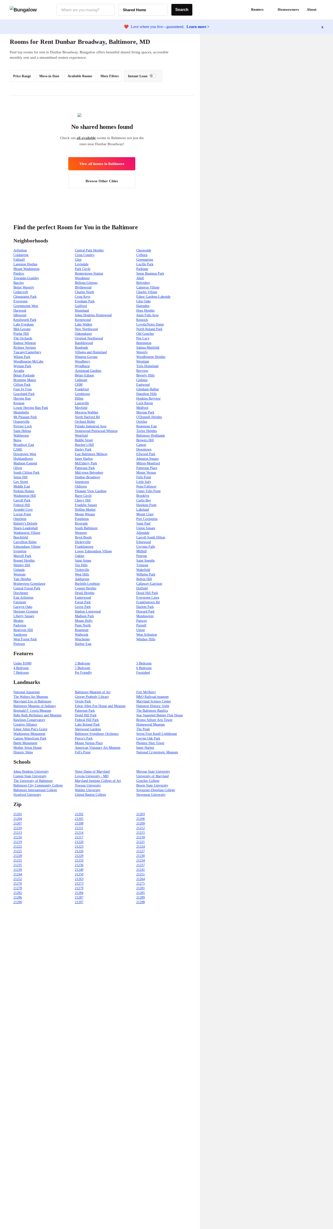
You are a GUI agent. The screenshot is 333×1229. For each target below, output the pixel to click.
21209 (140, 823)
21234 (140, 860)
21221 (140, 842)
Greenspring (144, 259)
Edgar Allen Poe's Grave (30, 729)
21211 (79, 828)
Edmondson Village (26, 546)
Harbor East (83, 644)
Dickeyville (83, 542)
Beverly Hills (145, 375)
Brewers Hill (145, 440)
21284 (79, 893)
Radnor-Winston (24, 343)
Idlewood (19, 315)
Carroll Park (21, 500)
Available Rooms (80, 76)
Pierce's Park (84, 738)
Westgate (19, 574)
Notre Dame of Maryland (92, 771)
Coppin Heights (85, 588)
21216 (17, 837)
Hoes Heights (145, 310)
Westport (81, 533)
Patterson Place (146, 468)
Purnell (141, 625)
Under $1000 (22, 663)
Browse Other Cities (102, 181)
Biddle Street (84, 440)
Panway (141, 621)
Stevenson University (151, 795)
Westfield (81, 435)
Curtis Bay (143, 500)
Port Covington (146, 519)
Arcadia (18, 371)
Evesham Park (85, 301)
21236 (79, 865)
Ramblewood (84, 343)
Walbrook (81, 634)
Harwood (19, 310)
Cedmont (81, 380)
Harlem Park (145, 607)
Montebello (21, 412)
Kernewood (83, 320)
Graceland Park (24, 394)
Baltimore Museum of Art (92, 692)
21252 (17, 879)
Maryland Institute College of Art (98, 781)
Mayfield (81, 408)
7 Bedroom (21, 672)
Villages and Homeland (91, 352)
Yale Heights (22, 579)
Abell (140, 278)
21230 (140, 856)
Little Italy (143, 482)
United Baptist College (90, 795)
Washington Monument (29, 734)
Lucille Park (144, 264)
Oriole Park (83, 701)
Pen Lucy (142, 338)
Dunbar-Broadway (87, 477)
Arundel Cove (23, 509)
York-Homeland (147, 366)
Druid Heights (84, 593)
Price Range (22, 76)
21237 (140, 865)
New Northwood (86, 329)
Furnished (143, 672)
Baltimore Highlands (150, 435)
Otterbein (19, 519)
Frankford (82, 389)
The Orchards (22, 338)
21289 (140, 897)
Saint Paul (143, 523)
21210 (17, 828)
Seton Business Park (150, 273)
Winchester (82, 639)
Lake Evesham (23, 324)
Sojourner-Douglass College (155, 790)
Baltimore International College (35, 790)
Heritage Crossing (25, 611)
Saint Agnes (83, 560)
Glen (78, 259)
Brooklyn (142, 496)
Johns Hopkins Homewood (93, 315)
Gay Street (20, 482)
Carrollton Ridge (25, 542)
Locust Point (22, 514)
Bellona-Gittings (86, 283)
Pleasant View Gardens (90, 491)
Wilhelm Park (145, 574)
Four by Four (22, 389)
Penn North (83, 625)
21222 (17, 846)
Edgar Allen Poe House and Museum (100, 706)
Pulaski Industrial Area (90, 426)
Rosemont (81, 630)
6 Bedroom (144, 668)
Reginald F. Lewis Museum (32, 710)
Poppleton (82, 519)
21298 (140, 902)
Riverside (81, 523)
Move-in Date (49, 76)
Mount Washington (26, 269)
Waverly (142, 352)
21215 (140, 833)
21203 (140, 814)
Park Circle (82, 269)
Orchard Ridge (85, 421)
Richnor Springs (24, 347)
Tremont (142, 565)
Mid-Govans (21, 329)
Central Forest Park (26, 588)
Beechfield (20, 537)
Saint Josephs (145, 560)
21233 (79, 860)
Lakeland (142, 509)
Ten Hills (81, 565)
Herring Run (22, 398)
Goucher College (147, 781)
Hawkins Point (146, 505)
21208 (79, 823)
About (311, 9)
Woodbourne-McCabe (28, 361)
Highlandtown (23, 459)
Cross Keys (82, 296)
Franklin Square (86, 505)
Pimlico (18, 273)
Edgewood (143, 542)
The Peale (143, 729)
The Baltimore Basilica (152, 710)
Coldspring (21, 255)
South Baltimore (86, 528)
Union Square (145, 528)
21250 (79, 874)
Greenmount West (25, 306)
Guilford (81, 306)
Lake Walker (83, 324)
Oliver (17, 468)
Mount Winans (85, 514)
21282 (17, 893)
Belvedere (143, 283)
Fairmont (19, 602)
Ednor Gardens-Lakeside (153, 296)
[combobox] (86, 10)
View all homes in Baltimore (101, 164)
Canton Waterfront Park (29, 738)
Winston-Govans (86, 357)
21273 (79, 883)
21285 (140, 893)
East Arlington (23, 597)
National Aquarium (26, 692)
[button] (323, 10)
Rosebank (81, 347)
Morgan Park (145, 412)
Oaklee (79, 556)
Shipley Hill (21, 565)
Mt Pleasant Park (25, 417)
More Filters (109, 76)
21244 (17, 874)
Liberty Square (23, 616)
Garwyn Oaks (22, 607)
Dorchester (20, 593)
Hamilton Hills (146, 394)
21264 (140, 879)
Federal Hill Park (87, 720)
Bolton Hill (144, 579)
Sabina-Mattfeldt (147, 347)
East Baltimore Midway (91, 454)
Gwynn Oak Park (148, 738)
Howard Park (145, 611)
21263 (79, 879)
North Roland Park (149, 329)
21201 (17, 814)
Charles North (84, 292)
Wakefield (143, 570)
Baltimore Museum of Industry (34, 706)
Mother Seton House (27, 747)
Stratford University (27, 795)
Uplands (19, 570)
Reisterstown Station (89, 273)
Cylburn (141, 255)
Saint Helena (22, 431)
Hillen (79, 398)
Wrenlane (142, 361)
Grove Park (83, 607)
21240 (79, 870)
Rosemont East (146, 426)
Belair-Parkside (24, 375)
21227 (140, 851)
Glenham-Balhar (147, 389)
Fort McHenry (146, 692)
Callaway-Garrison (149, 584)
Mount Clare (145, 514)
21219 (17, 842)
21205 (79, 819)
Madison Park (84, 616)
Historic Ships (23, 752)
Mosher (18, 621)
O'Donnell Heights (149, 417)
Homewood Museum (150, 724)
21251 (140, 874)
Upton (140, 630)
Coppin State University (30, 776)
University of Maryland (152, 776)
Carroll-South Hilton (150, 537)
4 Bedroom (21, 668)
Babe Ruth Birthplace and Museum (37, 715)
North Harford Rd (87, 417)
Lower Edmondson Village (93, 551)
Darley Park (83, 449)
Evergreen (20, 301)
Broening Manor (24, 380)
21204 (17, 819)
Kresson (18, 403)
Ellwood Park (145, 454)
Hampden (142, 306)
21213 (17, 833)
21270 (17, 883)
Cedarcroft (20, 292)
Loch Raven (144, 403)
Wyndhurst (82, 366)
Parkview (19, 625)
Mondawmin (145, 616)
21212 (140, 828)
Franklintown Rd (148, 602)
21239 (17, 870)
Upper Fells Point (148, 491)
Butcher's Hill (84, 445)
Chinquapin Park (25, 296)
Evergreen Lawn (147, 597)
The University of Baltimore (33, 781)
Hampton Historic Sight (152, 706)
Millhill (141, 551)
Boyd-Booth (83, 537)
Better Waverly (23, 287)
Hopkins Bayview (148, 398)
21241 (140, 870)
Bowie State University (152, 785)
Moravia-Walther (86, 412)
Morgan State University (153, 771)
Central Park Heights (89, 250)
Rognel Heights (24, 560)
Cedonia (141, 380)
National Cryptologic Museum (157, 752)
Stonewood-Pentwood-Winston (96, 431)
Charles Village (146, 292)
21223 (79, 846)
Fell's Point (82, 752)
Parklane (142, 269)
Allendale (142, 533)
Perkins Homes (23, 491)
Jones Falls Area (147, 315)
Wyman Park (22, 366)
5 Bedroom (82, 668)
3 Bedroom (144, 663)
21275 (140, 883)
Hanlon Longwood (88, 611)
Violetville (82, 570)
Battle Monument (25, 743)
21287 (79, 897)
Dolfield (142, 588)
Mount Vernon (146, 472)
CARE (17, 449)
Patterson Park (85, 468)
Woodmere (82, 278)
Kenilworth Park (24, 320)
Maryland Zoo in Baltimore (32, 701)
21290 (17, 902)
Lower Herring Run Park (30, 408)
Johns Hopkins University (31, 771)
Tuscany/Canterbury (27, 352)
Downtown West (24, 454)
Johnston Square (147, 459)
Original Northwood (89, 338)
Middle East (21, 486)
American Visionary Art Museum (97, 747)
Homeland (82, 310)
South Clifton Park (26, 472)
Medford (142, 408)
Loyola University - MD (91, 776)
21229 (79, 856)
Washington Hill (24, 496)
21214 (79, 833)
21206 (140, 819)
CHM (78, 384)
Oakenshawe (83, 334)
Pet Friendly (83, 672)
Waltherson (21, 435)
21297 (79, 902)
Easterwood (83, 597)
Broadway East (23, 445)
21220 (79, 842)
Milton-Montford (148, 463)
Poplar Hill (21, 334)
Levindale (81, 264)
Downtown (143, 449)
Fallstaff (19, 259)
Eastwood (143, 384)
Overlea (141, 421)
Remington (143, 343)
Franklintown (84, 546)
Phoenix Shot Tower (150, 743)
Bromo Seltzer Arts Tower (154, 720)
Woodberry (82, 361)
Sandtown (20, 634)
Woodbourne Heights (150, 357)
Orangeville (21, 421)
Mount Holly (84, 621)
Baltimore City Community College (38, 785)
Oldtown (81, 486)
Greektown (82, 394)
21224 (140, 846)
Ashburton (82, 579)
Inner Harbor (84, 459)
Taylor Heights (146, 431)
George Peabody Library (92, 697)
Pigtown (19, 644)
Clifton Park (21, 384)
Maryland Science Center (153, 701)
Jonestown (82, 482)
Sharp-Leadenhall (25, 528)
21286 (17, 897)
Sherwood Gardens (88, 729)
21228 (17, 856)
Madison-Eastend (25, 463)
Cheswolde (143, 250)
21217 (79, 837)
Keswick (142, 320)
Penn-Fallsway (146, 486)
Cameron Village (147, 287)
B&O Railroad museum (152, 697)
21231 (17, 860)
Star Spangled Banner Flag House (159, 715)
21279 (79, 888)
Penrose (141, 556)
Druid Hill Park (147, 593)
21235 (17, 865)
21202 (79, 814)
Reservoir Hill (23, 630)
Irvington (19, 551)
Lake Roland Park (87, 724)
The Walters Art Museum (30, 697)
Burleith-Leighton (87, 584)
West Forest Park (25, 639)
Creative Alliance (25, 724)
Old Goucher (145, 334)
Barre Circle (83, 496)
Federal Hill (21, 505)
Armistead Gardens (88, 371)
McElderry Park (86, 463)
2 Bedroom (82, 663)
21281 (140, 888)
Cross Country (85, 255)
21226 (79, 851)
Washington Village (26, 533)
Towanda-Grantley (26, 278)
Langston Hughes (25, 264)
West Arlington (146, 634)
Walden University (87, 790)
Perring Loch (22, 426)
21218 (140, 837)
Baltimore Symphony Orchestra (96, 734)
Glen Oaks (143, 301)
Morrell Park (22, 556)
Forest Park (83, 602)
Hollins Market (85, 509)
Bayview (142, 371)
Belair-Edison (84, 375)
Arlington (20, 250)
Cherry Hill (83, 500)
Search (181, 10)
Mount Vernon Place (89, 743)
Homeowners (288, 9)
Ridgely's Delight (25, 523)
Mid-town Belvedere (89, 472)
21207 (17, 823)
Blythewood (83, 287)
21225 (17, 851)
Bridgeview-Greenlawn (29, 584)
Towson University (88, 785)
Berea (17, 440)
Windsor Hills (145, 639)
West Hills (82, 574)
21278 (17, 888)
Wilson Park (21, 357)
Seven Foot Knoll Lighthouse (156, 734)
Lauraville (82, 403)
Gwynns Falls (145, 546)
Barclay (18, 283)
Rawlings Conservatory (29, 720)
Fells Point (143, 477)
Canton (141, 445)
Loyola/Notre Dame (150, 324)
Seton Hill (20, 477)
